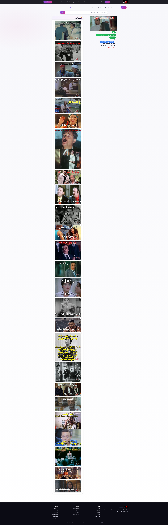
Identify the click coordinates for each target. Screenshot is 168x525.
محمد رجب (111, 42)
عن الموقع (68, 2)
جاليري (74, 2)
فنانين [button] (84, 2)
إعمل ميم (77, 510)
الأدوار (99, 514)
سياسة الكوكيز (55, 516)
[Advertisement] (43, 28)
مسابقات (102, 2)
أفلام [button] (97, 2)
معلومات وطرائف (76, 514)
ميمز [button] (108, 2)
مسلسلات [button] (91, 2)
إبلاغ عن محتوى (55, 518)
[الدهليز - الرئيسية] (125, 1)
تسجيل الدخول (48, 2)
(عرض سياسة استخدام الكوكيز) (76, 7)
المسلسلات (98, 510)
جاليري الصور (97, 516)
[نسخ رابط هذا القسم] (72, 18)
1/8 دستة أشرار (104, 42)
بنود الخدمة (56, 512)
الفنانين (98, 512)
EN (41, 2)
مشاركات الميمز (76, 508)
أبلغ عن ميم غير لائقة (110, 48)
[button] (112, 38)
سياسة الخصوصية (55, 514)
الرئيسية (112, 2)
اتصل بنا (62, 2)
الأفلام (99, 508)
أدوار (79, 2)
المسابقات (77, 512)
